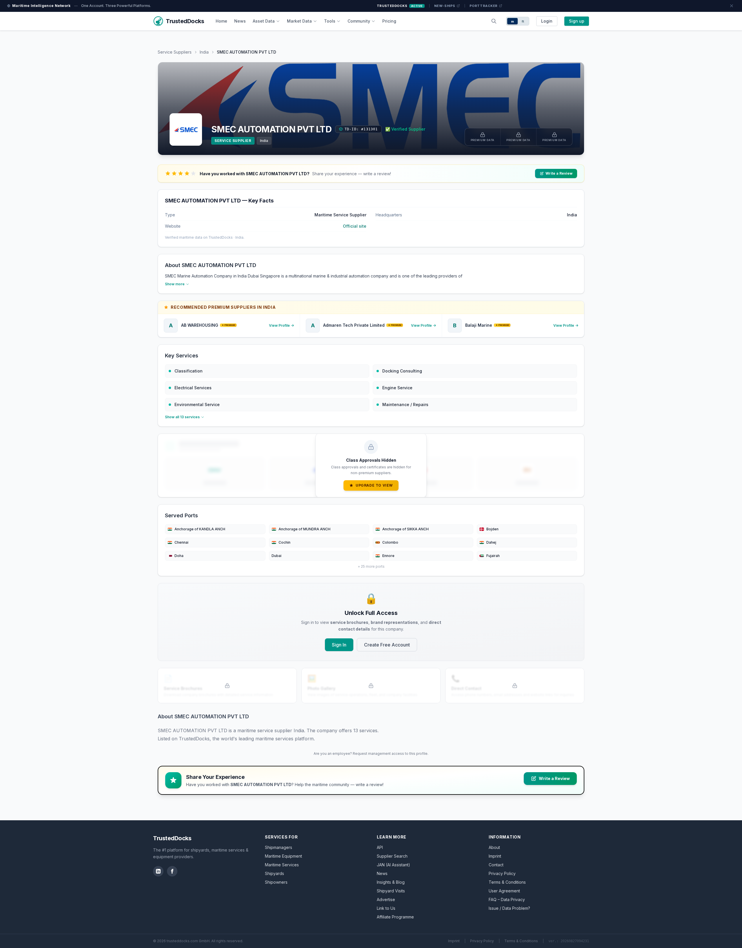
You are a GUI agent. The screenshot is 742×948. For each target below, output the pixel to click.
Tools (329, 21)
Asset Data (264, 21)
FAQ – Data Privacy (507, 899)
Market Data (299, 21)
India (204, 52)
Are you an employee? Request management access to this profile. (371, 753)
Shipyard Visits (391, 890)
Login (546, 21)
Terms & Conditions (507, 882)
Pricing (389, 21)
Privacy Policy (502, 873)
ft (523, 21)
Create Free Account (387, 645)
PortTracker (484, 6)
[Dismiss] (731, 5)
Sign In (339, 645)
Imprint (495, 856)
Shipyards (274, 873)
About (494, 847)
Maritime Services (282, 864)
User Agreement (504, 890)
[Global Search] (494, 21)
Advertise (386, 899)
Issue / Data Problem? (509, 908)
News (240, 21)
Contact (496, 864)
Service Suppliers (175, 52)
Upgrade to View (374, 485)
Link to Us (386, 908)
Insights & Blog (391, 882)
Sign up (576, 21)
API (380, 847)
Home (221, 21)
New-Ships (444, 6)
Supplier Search (392, 856)
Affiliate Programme (395, 916)
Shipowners (276, 882)
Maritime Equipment (283, 856)
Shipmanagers (278, 847)
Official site (354, 226)
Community (359, 21)
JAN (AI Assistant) (393, 864)
